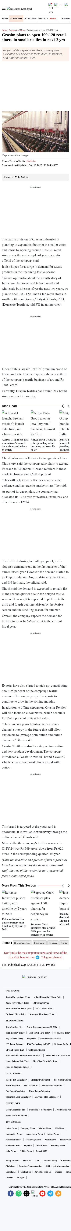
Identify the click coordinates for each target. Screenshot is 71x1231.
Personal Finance (13, 1139)
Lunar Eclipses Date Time (17, 1061)
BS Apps (20, 1177)
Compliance (11, 1172)
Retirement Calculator (52, 1085)
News (53, 18)
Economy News (58, 1145)
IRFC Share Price (41, 1003)
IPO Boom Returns (14, 1044)
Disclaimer (10, 1166)
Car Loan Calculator (15, 1091)
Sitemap (58, 1172)
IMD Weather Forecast (50, 1038)
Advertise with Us (43, 1172)
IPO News (59, 1128)
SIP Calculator (31, 1085)
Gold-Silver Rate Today (39, 1032)
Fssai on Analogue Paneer (17, 1067)
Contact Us (25, 1172)
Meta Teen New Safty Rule (45, 1061)
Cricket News (53, 1134)
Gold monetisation (36, 1050)
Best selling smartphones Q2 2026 (42, 1027)
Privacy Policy (50, 1160)
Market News (45, 1128)
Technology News (33, 1139)
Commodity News (14, 1134)
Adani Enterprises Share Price (48, 997)
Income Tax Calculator (16, 1079)
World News (50, 1139)
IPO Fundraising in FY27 (38, 1044)
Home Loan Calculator (39, 1091)
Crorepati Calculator (40, 1079)
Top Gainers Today (14, 1038)
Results (43, 18)
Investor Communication (30, 1166)
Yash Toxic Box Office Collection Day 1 (23, 1055)
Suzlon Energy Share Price (18, 997)
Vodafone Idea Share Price (42, 1014)
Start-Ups (31, 18)
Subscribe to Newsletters (40, 1109)
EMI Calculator (13, 1085)
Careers (9, 1177)
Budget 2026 (41, 1151)
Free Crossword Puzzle (16, 1115)
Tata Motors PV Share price (18, 1008)
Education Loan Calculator (18, 1097)
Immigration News (34, 1134)
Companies (16, 18)
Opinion (28, 1145)
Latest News (11, 1128)
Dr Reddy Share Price (16, 1014)
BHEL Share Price (43, 1008)
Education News (13, 1145)
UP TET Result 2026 (15, 1050)
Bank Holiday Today (15, 1032)
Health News (41, 1145)
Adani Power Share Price (17, 1003)
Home (5, 18)
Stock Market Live (14, 1027)
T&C (37, 1160)
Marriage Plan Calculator (47, 1097)
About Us (27, 1160)
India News (11, 1151)
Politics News (26, 1151)
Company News (28, 1128)
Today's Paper (12, 1160)
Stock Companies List (15, 1109)
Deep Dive (31, 1038)
